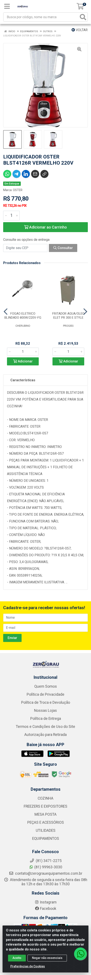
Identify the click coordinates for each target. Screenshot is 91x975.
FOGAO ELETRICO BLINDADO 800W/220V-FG (22, 315)
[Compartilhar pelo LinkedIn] (26, 174)
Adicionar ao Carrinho (47, 227)
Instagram (48, 902)
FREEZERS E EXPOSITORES (45, 806)
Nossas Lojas (45, 710)
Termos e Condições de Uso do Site (45, 726)
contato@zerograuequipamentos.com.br (48, 873)
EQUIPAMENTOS (45, 838)
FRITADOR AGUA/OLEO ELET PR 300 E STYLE (68, 315)
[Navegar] (5, 311)
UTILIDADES (45, 830)
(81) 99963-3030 (48, 867)
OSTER (17, 190)
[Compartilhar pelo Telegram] (16, 174)
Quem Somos (45, 686)
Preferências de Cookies (27, 966)
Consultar (65, 248)
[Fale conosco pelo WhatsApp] (80, 953)
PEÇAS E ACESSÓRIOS (45, 822)
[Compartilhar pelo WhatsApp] (7, 174)
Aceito (16, 958)
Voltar (81, 30)
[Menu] (7, 6)
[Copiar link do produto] (44, 174)
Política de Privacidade (45, 694)
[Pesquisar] (83, 17)
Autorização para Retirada (45, 735)
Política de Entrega (45, 718)
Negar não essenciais (47, 958)
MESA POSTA (45, 814)
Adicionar (25, 361)
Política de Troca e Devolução (45, 702)
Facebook (48, 908)
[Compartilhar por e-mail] (35, 174)
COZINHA (45, 798)
